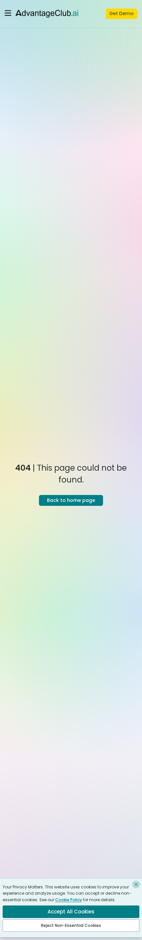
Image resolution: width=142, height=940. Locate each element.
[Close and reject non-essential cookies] (136, 884)
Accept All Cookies (71, 911)
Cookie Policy (68, 900)
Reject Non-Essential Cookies (71, 925)
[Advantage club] (47, 13)
